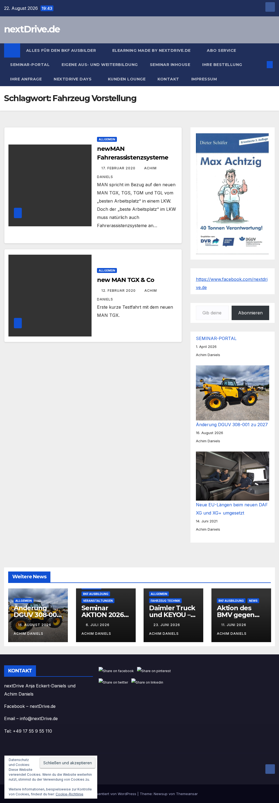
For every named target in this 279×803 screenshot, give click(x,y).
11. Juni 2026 (234, 625)
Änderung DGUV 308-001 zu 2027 (232, 424)
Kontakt (168, 79)
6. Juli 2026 (98, 625)
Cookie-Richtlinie (69, 794)
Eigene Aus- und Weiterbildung (100, 64)
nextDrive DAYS (73, 79)
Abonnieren (250, 312)
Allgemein (107, 139)
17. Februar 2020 (119, 168)
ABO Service (221, 50)
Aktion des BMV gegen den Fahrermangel (240, 618)
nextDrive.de (32, 29)
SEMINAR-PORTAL (30, 64)
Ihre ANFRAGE (26, 79)
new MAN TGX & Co (125, 280)
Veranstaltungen (98, 600)
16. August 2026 (35, 625)
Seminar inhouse (170, 64)
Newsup (161, 794)
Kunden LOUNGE (127, 79)
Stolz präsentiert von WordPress (109, 794)
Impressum (204, 79)
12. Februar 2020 (119, 290)
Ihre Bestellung (222, 64)
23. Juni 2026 (167, 625)
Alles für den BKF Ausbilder (61, 50)
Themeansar (187, 794)
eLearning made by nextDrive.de (152, 50)
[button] (261, 64)
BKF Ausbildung (95, 594)
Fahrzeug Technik (165, 600)
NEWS (253, 600)
